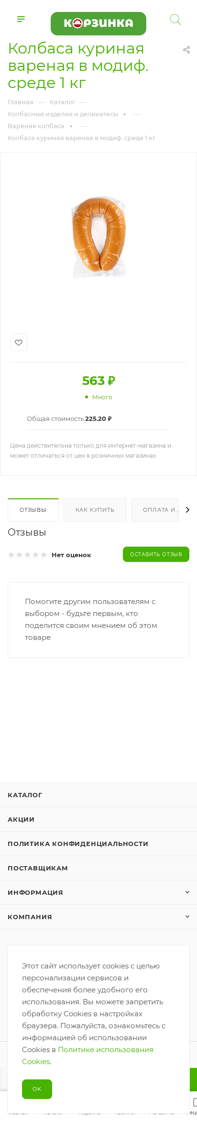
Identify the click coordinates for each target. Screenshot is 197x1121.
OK (37, 1089)
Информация (36, 892)
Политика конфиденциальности (78, 843)
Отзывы (33, 509)
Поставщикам (38, 868)
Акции (21, 819)
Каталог (25, 795)
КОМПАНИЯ (30, 917)
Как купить (95, 509)
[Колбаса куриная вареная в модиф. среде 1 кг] (98, 237)
